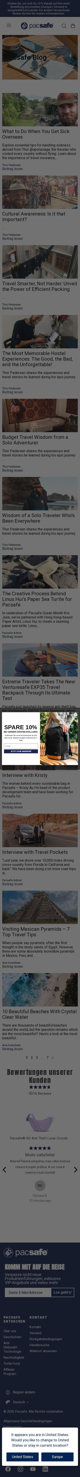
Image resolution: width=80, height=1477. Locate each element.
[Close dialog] (75, 714)
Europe (57, 1457)
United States (22, 1457)
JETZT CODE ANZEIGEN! (21, 751)
